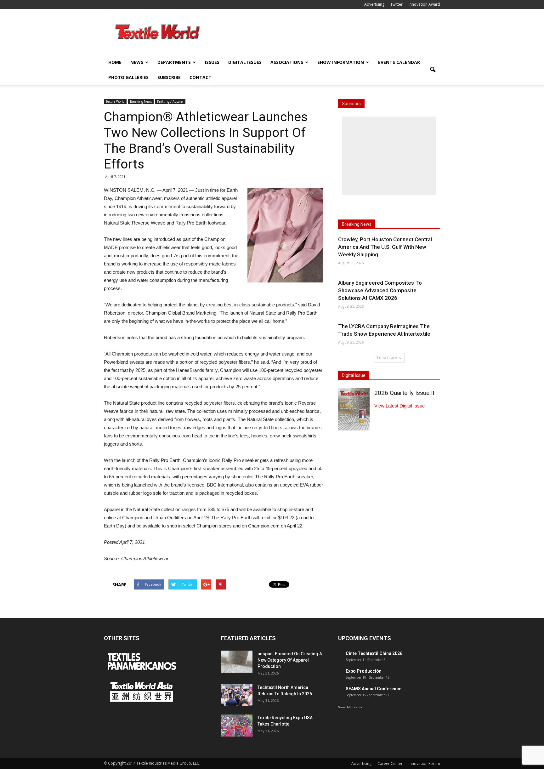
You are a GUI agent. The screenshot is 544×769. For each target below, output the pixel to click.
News (136, 62)
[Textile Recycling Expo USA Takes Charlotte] (236, 726)
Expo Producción (364, 671)
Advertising (374, 4)
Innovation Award (424, 4)
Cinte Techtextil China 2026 (374, 653)
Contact (201, 77)
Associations (286, 62)
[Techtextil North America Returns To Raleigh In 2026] (236, 695)
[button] (432, 69)
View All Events (350, 707)
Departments (174, 62)
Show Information (340, 62)
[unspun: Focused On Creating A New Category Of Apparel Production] (236, 662)
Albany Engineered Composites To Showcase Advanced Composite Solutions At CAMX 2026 (380, 290)
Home (115, 62)
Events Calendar (399, 62)
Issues (212, 62)
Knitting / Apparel (170, 101)
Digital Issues (245, 62)
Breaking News (141, 101)
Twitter (396, 4)
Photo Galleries (128, 77)
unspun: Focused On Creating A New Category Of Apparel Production (290, 660)
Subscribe (169, 77)
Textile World (115, 101)
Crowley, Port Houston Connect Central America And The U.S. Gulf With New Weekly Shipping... (385, 247)
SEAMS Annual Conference (373, 688)
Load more (387, 357)
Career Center (390, 763)
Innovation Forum (424, 763)
